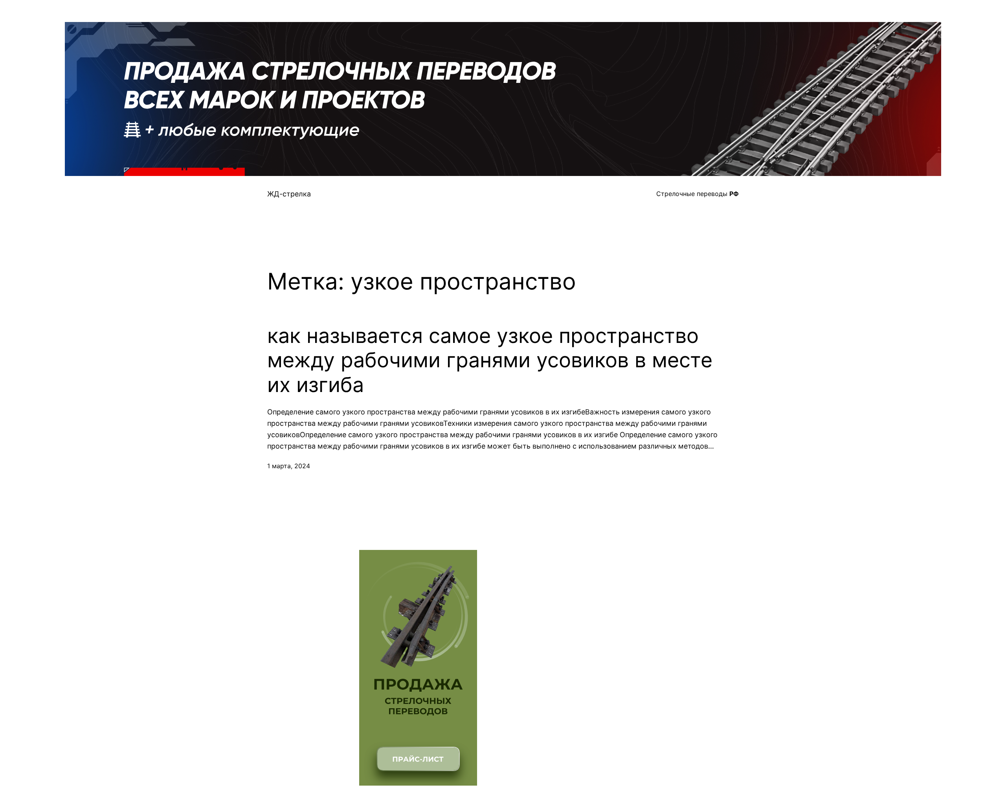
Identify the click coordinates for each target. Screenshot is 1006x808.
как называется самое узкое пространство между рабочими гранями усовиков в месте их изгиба (489, 360)
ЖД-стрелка (289, 194)
